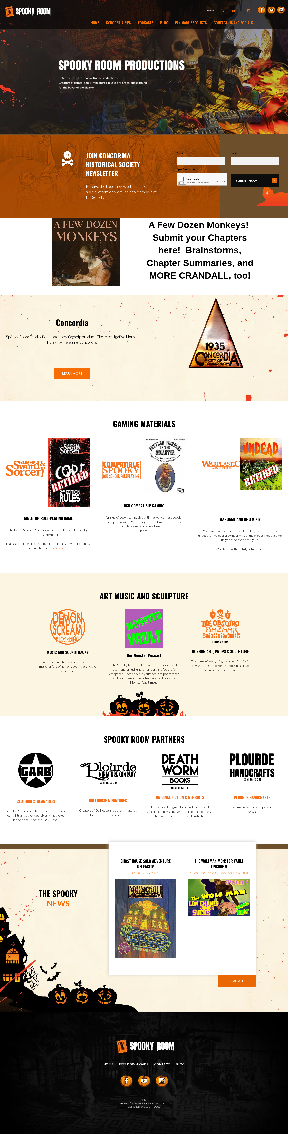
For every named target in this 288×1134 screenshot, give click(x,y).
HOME (108, 1064)
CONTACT (162, 1064)
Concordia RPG (118, 22)
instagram (281, 10)
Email (234, 153)
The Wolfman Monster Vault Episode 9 (219, 863)
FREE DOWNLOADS (133, 1064)
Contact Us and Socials (233, 22)
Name (180, 153)
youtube (271, 10)
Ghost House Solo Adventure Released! (145, 863)
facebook (261, 10)
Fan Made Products (191, 22)
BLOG (180, 1064)
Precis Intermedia (63, 548)
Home (95, 22)
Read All (236, 981)
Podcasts (145, 22)
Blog (164, 22)
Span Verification (186, 169)
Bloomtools (152, 1106)
